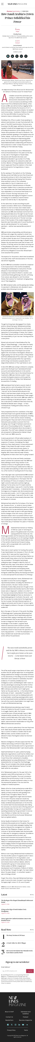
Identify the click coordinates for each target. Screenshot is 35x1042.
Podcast (25, 1017)
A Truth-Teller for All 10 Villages (16, 943)
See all (32, 894)
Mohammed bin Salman (21, 886)
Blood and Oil (7, 886)
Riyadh (3, 888)
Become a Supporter (25, 1020)
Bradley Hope (17, 34)
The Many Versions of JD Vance (15, 935)
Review (9, 11)
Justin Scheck (17, 45)
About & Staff (9, 1011)
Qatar (28, 886)
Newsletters (9, 1020)
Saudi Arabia (16, 11)
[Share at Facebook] (8, 56)
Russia (7, 888)
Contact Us (9, 1017)
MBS (13, 886)
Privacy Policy (11, 1030)
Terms (26, 1030)
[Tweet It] (17, 56)
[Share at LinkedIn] (12, 56)
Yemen (18, 888)
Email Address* (5, 967)
